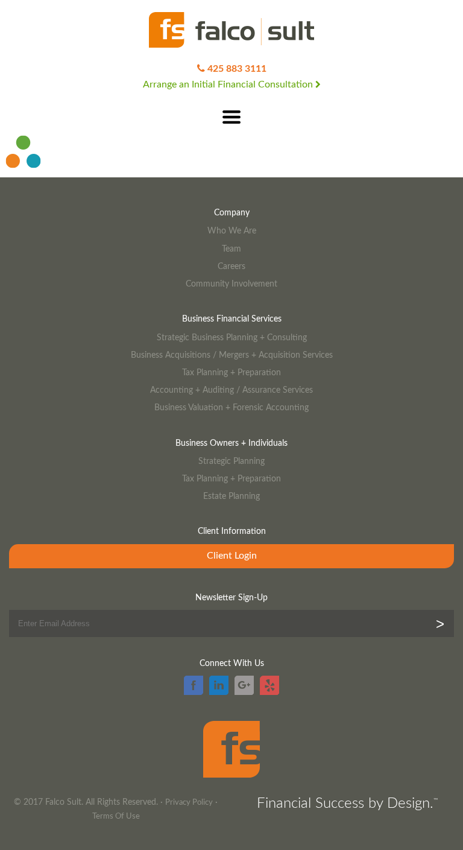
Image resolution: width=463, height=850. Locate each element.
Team (231, 248)
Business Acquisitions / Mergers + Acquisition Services (232, 355)
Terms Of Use (116, 816)
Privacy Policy (189, 803)
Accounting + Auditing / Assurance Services (231, 390)
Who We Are (231, 230)
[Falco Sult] (231, 30)
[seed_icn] (23, 172)
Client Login (232, 555)
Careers (231, 266)
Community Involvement (231, 283)
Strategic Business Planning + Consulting (232, 337)
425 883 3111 (236, 69)
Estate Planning (231, 496)
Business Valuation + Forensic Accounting (231, 407)
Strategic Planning (231, 461)
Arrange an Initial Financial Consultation (229, 84)
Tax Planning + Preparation (231, 372)
